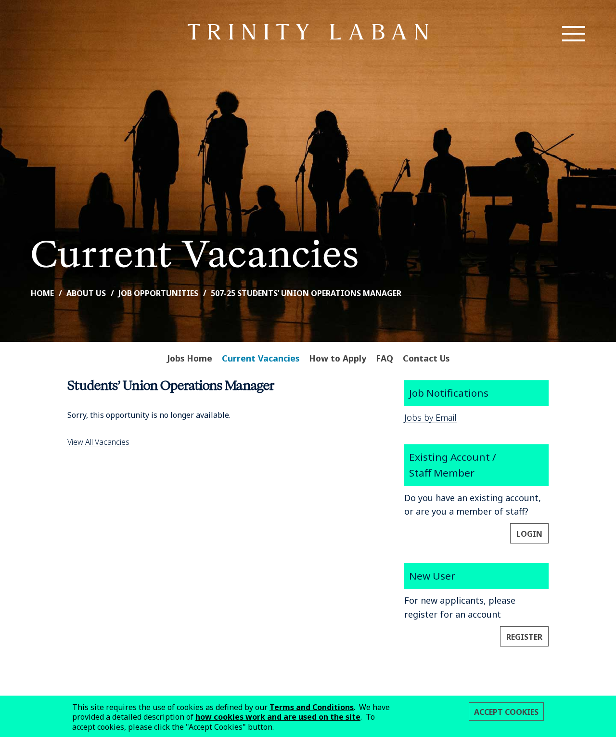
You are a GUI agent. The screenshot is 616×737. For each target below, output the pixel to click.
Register (524, 637)
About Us (86, 293)
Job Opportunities (158, 293)
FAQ (384, 358)
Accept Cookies (506, 712)
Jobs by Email (430, 417)
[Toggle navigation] (573, 34)
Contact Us (426, 358)
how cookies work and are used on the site (277, 716)
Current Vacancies (260, 358)
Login (529, 534)
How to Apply (337, 358)
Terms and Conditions (312, 707)
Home (42, 293)
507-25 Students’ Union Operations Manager (306, 293)
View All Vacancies (98, 442)
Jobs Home (189, 358)
